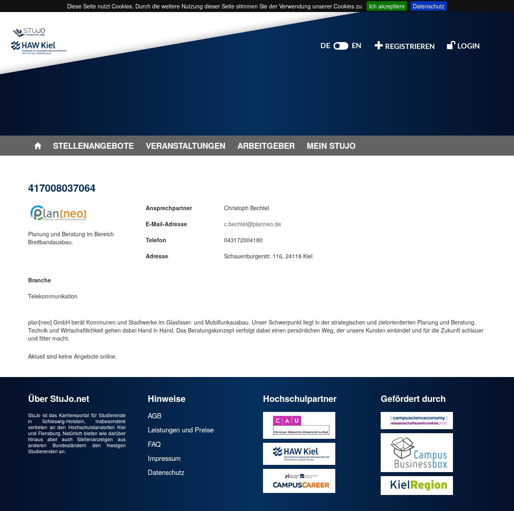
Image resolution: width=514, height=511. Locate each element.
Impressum (164, 458)
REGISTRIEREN (409, 47)
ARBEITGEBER (266, 145)
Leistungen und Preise (181, 429)
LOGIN (468, 46)
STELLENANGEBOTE (93, 145)
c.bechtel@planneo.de (252, 224)
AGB (154, 415)
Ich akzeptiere (387, 6)
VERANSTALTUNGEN (185, 145)
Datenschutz (429, 6)
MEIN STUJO (331, 145)
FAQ (154, 444)
